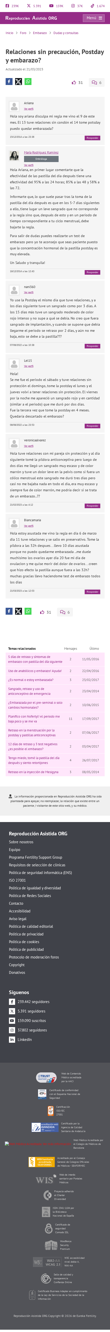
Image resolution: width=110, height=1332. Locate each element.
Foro (23, 33)
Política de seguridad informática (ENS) (40, 873)
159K (59, 6)
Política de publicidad (26, 949)
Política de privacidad (26, 934)
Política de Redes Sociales (30, 896)
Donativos (17, 972)
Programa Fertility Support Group (35, 857)
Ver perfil (29, 108)
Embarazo (40, 33)
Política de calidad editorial (31, 926)
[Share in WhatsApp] (28, 81)
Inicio (9, 33)
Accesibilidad (19, 911)
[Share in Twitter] (18, 81)
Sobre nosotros (21, 842)
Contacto (16, 903)
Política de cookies (24, 942)
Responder (92, 138)
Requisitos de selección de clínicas (37, 865)
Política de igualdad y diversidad (35, 888)
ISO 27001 (17, 880)
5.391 (36, 6)
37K (79, 6)
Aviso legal (17, 919)
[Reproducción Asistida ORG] (31, 18)
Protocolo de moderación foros (34, 957)
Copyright (17, 965)
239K (15, 6)
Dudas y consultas (65, 33)
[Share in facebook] (9, 81)
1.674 (100, 6)
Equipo (14, 849)
